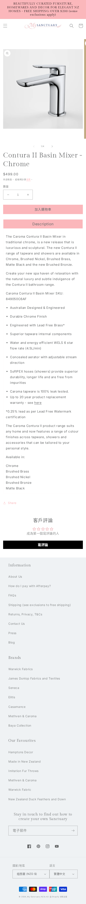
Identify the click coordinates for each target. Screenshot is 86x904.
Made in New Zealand (24, 761)
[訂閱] (72, 830)
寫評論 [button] (43, 545)
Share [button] (12, 503)
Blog (11, 642)
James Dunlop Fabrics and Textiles (34, 678)
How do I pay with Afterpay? (29, 586)
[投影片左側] (33, 146)
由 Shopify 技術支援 (58, 897)
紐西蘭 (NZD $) (27, 873)
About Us (15, 576)
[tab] (43, 223)
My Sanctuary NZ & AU (38, 897)
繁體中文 (59, 873)
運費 (28, 179)
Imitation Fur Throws (23, 771)
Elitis (11, 697)
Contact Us (16, 623)
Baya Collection (19, 725)
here (38, 403)
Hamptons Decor (20, 752)
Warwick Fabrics (20, 669)
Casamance (16, 706)
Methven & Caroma (22, 716)
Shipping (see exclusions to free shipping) (39, 605)
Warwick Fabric (19, 789)
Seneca (13, 688)
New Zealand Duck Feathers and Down (37, 799)
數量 (6, 186)
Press (12, 633)
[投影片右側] (52, 146)
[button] (5, 25)
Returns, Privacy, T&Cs (25, 614)
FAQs (12, 595)
